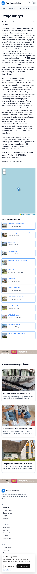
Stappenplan (7, 538)
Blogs (5, 515)
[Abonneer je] (18, 352)
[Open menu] (33, 3)
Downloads (6, 533)
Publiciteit (6, 535)
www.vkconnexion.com (10, 148)
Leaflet (23, 214)
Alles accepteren (23, 566)
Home (3, 8)
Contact (5, 553)
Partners (5, 518)
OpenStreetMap (31, 214)
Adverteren (6, 527)
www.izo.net (6, 157)
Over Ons (6, 530)
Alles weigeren (9, 566)
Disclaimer (6, 550)
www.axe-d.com (17, 157)
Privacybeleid (7, 547)
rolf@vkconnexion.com (19, 146)
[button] (18, 189)
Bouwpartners (11, 8)
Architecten (6, 507)
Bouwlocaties (7, 510)
